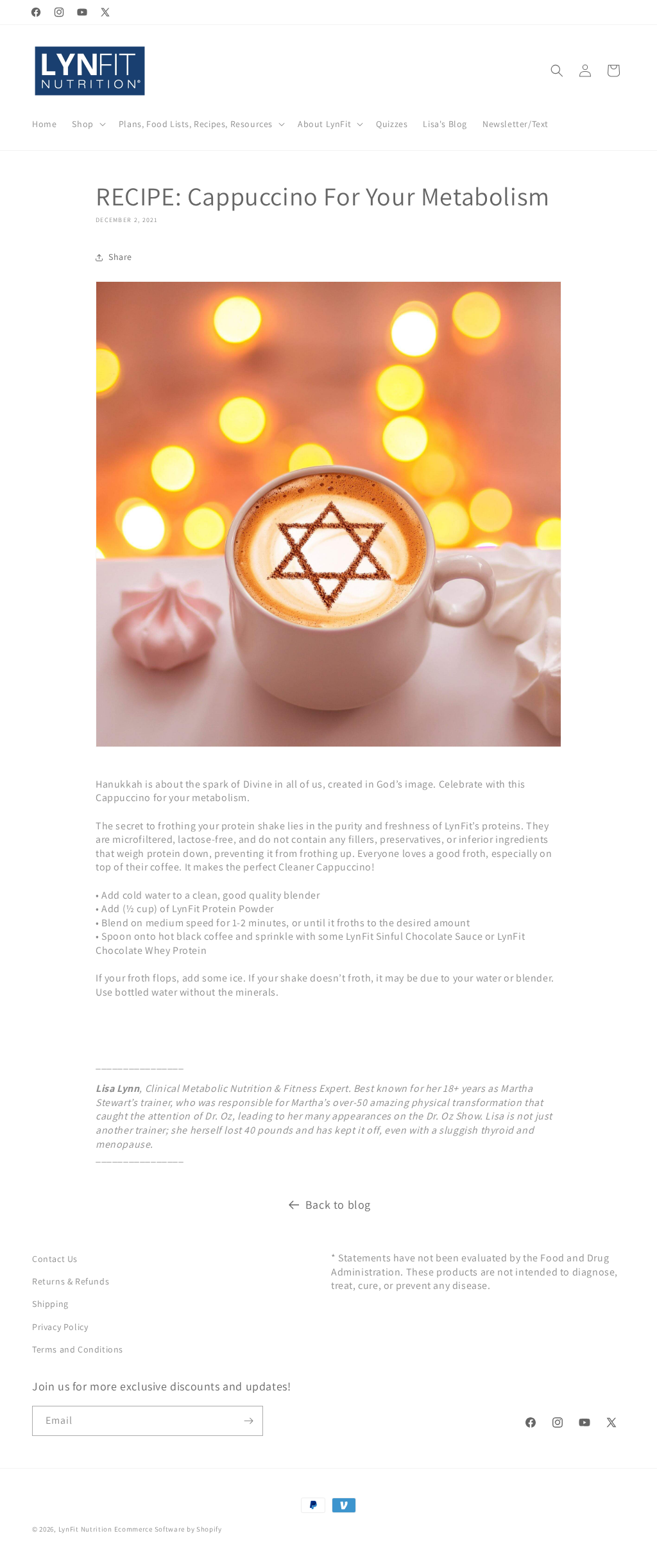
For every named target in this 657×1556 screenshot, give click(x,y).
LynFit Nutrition (85, 1529)
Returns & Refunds (70, 1281)
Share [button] (120, 257)
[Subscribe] (248, 1421)
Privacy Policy (60, 1327)
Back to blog (338, 1204)
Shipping (50, 1304)
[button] (87, 123)
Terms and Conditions (77, 1349)
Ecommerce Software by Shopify (168, 1529)
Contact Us (55, 1259)
